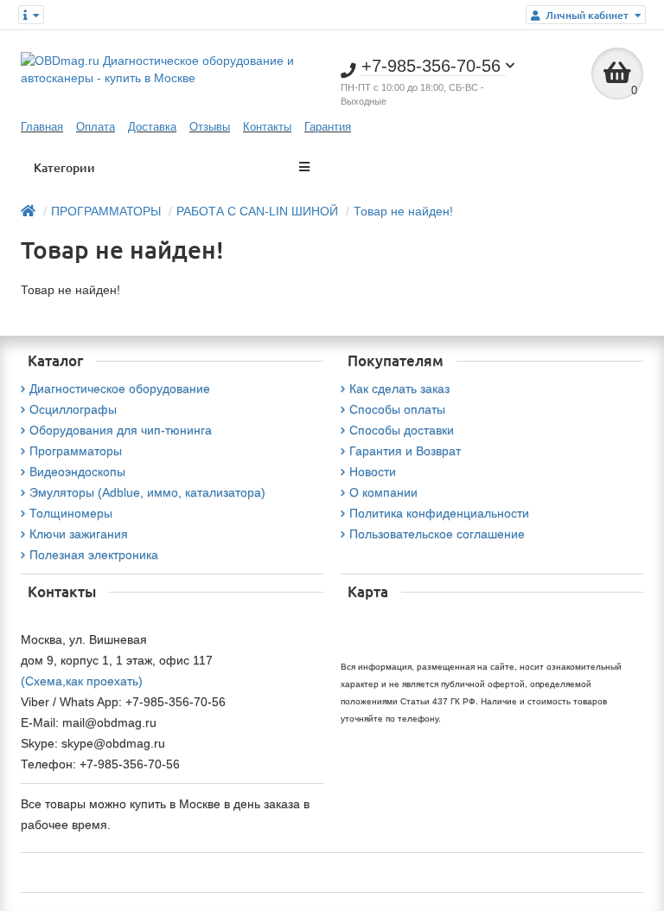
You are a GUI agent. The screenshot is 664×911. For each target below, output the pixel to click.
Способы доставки (401, 430)
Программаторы (75, 451)
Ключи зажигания (78, 534)
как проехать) (104, 681)
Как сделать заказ (399, 388)
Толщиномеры (70, 513)
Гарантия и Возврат (405, 451)
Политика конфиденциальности (439, 513)
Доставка (152, 126)
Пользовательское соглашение (437, 534)
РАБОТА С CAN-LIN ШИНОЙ (257, 211)
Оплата (95, 126)
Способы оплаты (397, 409)
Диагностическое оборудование (119, 388)
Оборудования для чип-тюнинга (120, 430)
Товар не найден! (403, 211)
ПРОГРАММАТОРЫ (106, 211)
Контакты (267, 126)
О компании (383, 492)
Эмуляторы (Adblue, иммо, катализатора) (147, 492)
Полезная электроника (93, 554)
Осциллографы (73, 409)
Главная (42, 126)
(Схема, (43, 681)
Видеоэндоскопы (77, 471)
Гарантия (327, 126)
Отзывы (209, 126)
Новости (372, 471)
